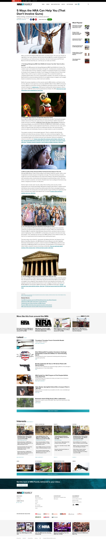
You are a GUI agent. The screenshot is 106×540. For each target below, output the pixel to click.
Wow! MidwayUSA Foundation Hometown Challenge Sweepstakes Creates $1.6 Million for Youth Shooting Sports (51, 353)
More (25, 337)
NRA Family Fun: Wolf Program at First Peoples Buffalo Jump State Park (51, 376)
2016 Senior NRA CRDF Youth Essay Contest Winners (34, 301)
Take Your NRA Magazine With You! (24, 533)
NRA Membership (75, 497)
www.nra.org (35, 87)
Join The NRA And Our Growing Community (43, 533)
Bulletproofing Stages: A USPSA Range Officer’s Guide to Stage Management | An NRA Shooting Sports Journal (25, 453)
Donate (29, 0)
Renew (26, 0)
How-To (63, 4)
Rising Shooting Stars (59, 461)
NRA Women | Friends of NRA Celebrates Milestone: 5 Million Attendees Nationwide (43, 330)
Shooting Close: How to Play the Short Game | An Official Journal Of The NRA (25, 437)
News (43, 4)
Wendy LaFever (24, 294)
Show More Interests (59, 474)
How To (23, 440)
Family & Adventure (22, 19)
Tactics (57, 440)
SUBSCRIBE (22, 485)
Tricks (60, 440)
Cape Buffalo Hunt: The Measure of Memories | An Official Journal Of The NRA (43, 437)
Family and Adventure (39, 498)
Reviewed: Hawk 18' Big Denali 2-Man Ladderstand (50, 399)
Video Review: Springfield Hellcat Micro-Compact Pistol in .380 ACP (52, 387)
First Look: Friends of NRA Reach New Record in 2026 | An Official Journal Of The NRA (25, 330)
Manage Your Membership (76, 502)
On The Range (70, 4)
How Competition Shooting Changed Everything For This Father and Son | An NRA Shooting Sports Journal (43, 451)
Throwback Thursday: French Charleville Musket (49, 340)
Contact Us (18, 497)
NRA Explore (56, 498)
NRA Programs (29, 294)
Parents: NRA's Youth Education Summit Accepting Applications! (36, 305)
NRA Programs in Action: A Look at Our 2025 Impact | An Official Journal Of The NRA (62, 330)
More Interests (29, 421)
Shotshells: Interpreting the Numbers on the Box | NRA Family (62, 450)
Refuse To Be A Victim (56, 294)
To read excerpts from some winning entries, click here (42, 285)
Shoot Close (20, 440)
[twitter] (33, 19)
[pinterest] (36, 19)
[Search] (88, 4)
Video (38, 392)
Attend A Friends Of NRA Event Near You (80, 533)
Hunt (42, 440)
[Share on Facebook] (31, 19)
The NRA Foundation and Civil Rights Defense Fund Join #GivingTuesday (39, 300)
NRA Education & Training (43, 294)
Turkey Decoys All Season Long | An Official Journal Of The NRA (62, 437)
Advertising (19, 498)
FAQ (40, 538)
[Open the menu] (79, 4)
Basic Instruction (55, 4)
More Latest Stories (57, 410)
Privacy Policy (19, 538)
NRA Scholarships (36, 294)
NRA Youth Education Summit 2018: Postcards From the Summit (36, 306)
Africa (44, 440)
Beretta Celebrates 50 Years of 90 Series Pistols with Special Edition (51, 364)
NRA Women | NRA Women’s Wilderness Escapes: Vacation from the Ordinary (79, 330)
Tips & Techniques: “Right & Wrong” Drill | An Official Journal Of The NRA (62, 442)
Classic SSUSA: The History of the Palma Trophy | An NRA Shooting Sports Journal (43, 447)
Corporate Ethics (30, 538)
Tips (26, 440)
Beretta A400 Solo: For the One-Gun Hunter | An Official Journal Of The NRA (80, 442)
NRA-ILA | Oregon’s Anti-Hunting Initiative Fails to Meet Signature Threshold (80, 446)
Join (23, 0)
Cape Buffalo (38, 440)
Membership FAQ (75, 500)
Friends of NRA (63, 294)
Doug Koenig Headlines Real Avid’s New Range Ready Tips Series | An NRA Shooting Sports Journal (25, 448)
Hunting (38, 402)
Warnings (36, 538)
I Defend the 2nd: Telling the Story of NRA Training (33, 303)
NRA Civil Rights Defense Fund (26, 295)
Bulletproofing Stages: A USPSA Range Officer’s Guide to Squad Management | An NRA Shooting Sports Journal (25, 443)
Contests (50, 294)
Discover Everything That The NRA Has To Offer (61, 533)
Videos (47, 4)
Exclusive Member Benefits (77, 498)
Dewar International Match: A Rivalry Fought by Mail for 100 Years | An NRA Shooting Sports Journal (43, 443)
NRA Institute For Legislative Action (60, 497)
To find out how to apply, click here (44, 248)
